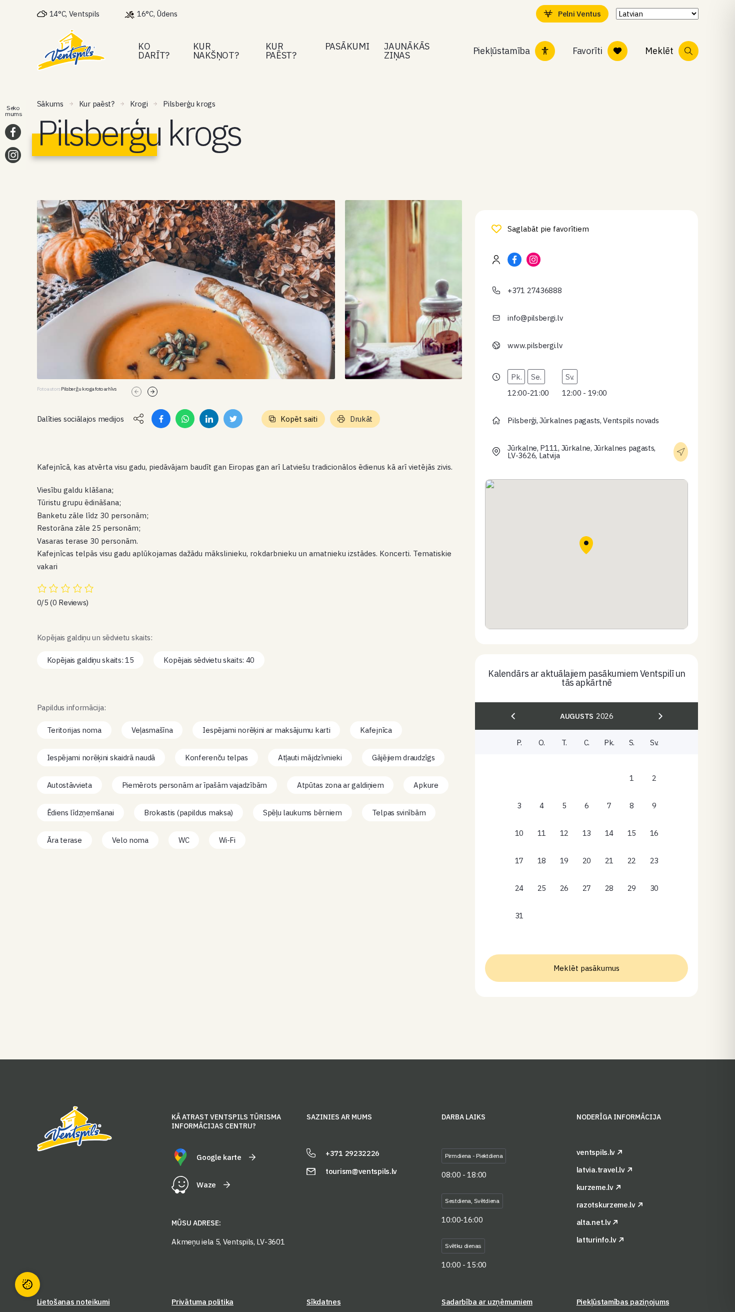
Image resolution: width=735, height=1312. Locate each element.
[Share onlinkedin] (209, 418)
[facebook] (515, 260)
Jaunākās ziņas (407, 51)
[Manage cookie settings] (27, 1284)
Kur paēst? (281, 51)
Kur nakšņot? (216, 51)
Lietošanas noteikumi (73, 1301)
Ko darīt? (154, 51)
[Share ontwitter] (233, 418)
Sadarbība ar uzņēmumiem (487, 1301)
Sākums (50, 104)
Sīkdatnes (323, 1301)
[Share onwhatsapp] (185, 418)
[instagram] (533, 260)
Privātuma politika (203, 1301)
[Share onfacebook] (161, 418)
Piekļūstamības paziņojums (623, 1301)
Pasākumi (347, 46)
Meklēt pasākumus (587, 968)
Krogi (139, 104)
